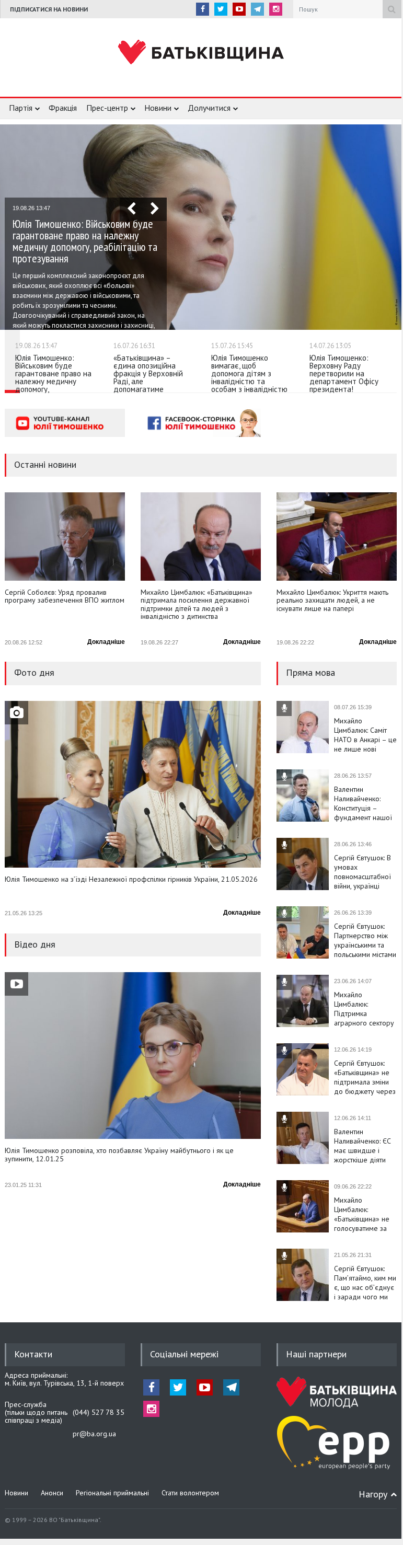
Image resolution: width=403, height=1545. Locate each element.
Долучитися (209, 107)
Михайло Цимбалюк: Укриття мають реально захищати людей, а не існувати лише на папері (332, 601)
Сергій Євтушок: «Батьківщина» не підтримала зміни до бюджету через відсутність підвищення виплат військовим (365, 1077)
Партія (20, 107)
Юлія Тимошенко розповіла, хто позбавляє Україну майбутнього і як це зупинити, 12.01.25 (119, 1155)
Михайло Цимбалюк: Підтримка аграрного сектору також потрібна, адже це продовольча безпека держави (364, 1009)
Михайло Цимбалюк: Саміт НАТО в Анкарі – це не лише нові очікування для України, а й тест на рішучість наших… (365, 735)
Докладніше (106, 641)
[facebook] (202, 9)
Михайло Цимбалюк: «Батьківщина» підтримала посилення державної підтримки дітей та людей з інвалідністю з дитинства (196, 605)
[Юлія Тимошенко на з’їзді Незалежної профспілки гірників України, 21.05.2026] (133, 784)
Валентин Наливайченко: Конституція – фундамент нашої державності (363, 803)
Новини (157, 107)
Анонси (52, 1492)
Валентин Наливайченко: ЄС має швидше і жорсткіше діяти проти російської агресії (362, 1145)
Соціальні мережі (184, 1354)
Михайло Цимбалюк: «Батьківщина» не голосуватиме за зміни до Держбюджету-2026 (365, 1214)
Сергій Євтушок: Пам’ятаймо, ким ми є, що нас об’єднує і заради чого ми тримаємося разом (365, 1282)
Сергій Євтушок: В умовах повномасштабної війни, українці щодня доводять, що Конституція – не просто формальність (362, 872)
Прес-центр (107, 107)
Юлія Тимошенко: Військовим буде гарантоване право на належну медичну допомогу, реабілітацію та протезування (85, 241)
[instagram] (275, 9)
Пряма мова (310, 672)
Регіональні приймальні (112, 1492)
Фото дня (34, 672)
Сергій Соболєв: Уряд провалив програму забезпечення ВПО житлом (64, 597)
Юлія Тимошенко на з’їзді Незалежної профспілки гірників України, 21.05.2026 (131, 879)
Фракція (63, 107)
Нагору (373, 1494)
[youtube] (239, 9)
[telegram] (257, 9)
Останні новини (45, 464)
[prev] (131, 209)
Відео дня (34, 944)
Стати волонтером (190, 1492)
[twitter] (220, 9)
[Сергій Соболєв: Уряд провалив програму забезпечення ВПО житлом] (65, 536)
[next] (155, 209)
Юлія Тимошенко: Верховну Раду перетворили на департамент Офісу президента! (343, 373)
